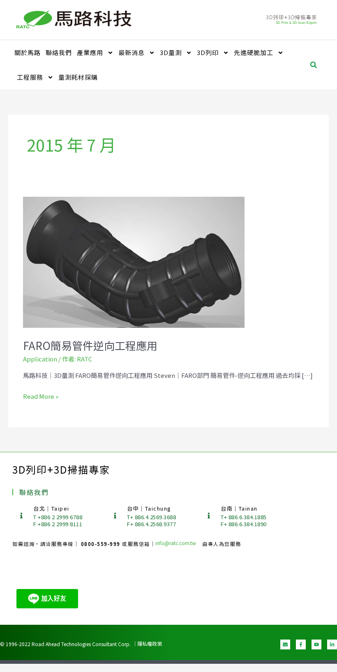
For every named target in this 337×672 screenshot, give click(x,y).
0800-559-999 (101, 543)
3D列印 (208, 52)
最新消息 (131, 52)
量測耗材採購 (78, 77)
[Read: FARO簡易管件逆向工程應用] (134, 262)
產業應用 (90, 52)
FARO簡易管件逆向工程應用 (90, 345)
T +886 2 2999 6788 (57, 517)
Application (40, 358)
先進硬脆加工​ (253, 52)
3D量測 (171, 52)
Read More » (40, 395)
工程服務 (30, 77)
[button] (313, 65)
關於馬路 (27, 52)
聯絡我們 (59, 52)
